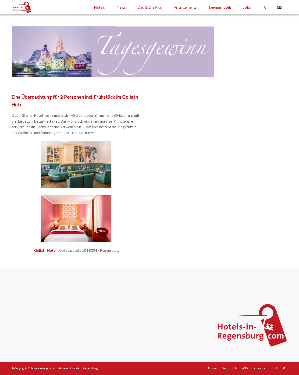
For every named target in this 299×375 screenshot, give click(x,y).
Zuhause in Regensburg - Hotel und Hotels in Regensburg (63, 368)
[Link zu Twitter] (283, 367)
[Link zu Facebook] (276, 367)
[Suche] (264, 7)
